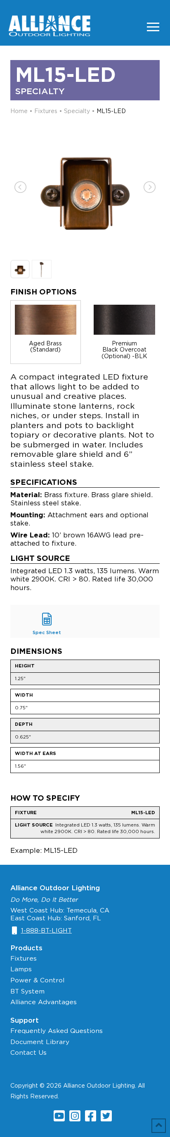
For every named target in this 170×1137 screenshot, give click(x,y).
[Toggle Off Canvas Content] (153, 26)
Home (19, 111)
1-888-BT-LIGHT (46, 930)
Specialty (77, 111)
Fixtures (45, 111)
